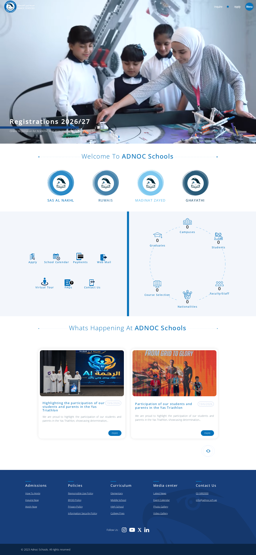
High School (117, 506)
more (118, 433)
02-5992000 (202, 493)
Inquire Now (32, 500)
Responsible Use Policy (80, 493)
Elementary (117, 493)
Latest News (159, 493)
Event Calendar (161, 500)
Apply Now (31, 506)
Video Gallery (160, 513)
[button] (207, 451)
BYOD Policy (74, 500)
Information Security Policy (82, 513)
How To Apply (32, 493)
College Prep (117, 513)
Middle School (118, 500)
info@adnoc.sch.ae (206, 500)
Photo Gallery (160, 506)
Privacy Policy (75, 506)
